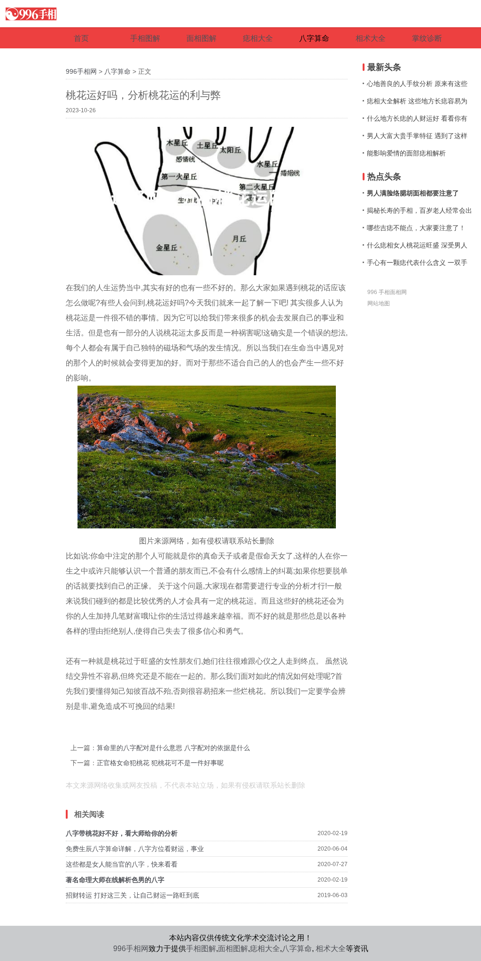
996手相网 (81, 71)
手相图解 (201, 949)
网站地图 (378, 303)
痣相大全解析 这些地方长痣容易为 (417, 101)
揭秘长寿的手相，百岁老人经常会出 (419, 210)
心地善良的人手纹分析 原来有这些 (417, 83)
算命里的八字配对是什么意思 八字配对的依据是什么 (173, 748)
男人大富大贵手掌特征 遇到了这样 (417, 136)
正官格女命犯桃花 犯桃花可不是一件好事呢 (160, 763)
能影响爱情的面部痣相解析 (406, 153)
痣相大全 (265, 949)
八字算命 (117, 71)
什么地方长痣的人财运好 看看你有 (417, 118)
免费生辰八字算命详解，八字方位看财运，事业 (135, 848)
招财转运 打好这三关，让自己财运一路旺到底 (132, 895)
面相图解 (233, 949)
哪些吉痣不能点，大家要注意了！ (416, 228)
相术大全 (331, 949)
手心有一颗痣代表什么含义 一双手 (417, 262)
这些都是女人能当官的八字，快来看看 (122, 864)
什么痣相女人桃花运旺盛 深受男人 (417, 245)
